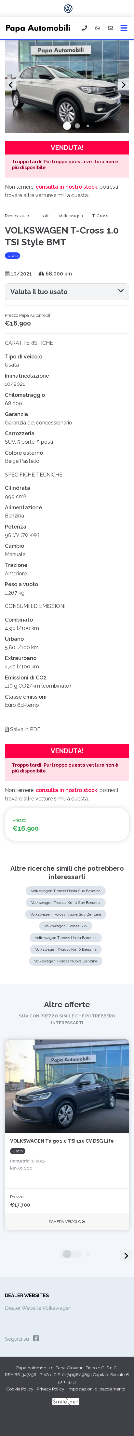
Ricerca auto (17, 215)
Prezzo (16, 1196)
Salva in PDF (24, 729)
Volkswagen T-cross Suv (65, 926)
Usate (43, 215)
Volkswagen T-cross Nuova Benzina (65, 961)
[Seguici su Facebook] (36, 1338)
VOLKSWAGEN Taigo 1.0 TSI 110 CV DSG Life (62, 1141)
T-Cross (100, 215)
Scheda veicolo (65, 1221)
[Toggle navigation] (124, 28)
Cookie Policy (19, 1388)
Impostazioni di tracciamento (97, 1388)
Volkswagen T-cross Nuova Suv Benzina (65, 914)
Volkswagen (71, 215)
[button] (67, 126)
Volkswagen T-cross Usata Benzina (66, 937)
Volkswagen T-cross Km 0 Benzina (66, 949)
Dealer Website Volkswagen (38, 1308)
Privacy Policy (50, 1388)
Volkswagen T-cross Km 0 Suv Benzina (65, 902)
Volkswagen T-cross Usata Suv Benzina (65, 891)
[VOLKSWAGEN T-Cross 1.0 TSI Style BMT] (67, 86)
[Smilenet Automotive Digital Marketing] (65, 1401)
